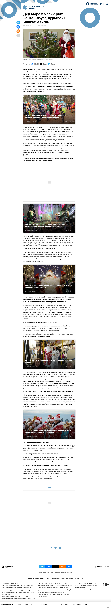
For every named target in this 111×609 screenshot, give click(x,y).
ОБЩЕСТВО (50, 573)
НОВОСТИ (30, 578)
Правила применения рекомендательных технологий (18, 598)
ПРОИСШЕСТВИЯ (60, 573)
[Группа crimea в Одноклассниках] (62, 566)
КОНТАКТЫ (56, 578)
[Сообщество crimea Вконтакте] (48, 566)
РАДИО (48, 578)
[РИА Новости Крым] (33, 7)
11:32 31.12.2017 (27, 26)
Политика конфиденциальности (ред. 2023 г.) (15, 596)
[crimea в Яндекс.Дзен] (55, 566)
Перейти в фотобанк (48, 59)
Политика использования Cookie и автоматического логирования (18, 594)
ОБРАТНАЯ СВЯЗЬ (67, 578)
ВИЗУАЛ (69, 573)
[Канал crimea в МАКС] (69, 566)
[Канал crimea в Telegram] (42, 566)
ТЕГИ (82, 578)
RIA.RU (77, 578)
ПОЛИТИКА (42, 573)
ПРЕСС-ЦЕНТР (39, 578)
